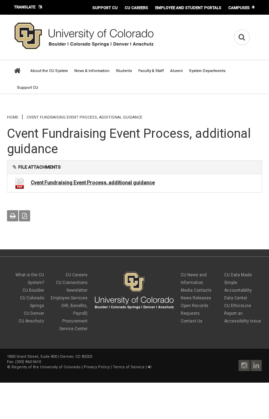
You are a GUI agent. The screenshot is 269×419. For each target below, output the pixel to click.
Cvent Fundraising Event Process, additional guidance (93, 182)
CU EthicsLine (237, 305)
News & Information (92, 71)
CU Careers (136, 7)
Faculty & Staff (151, 71)
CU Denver (34, 313)
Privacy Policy (97, 367)
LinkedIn (256, 365)
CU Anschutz (31, 321)
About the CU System (49, 71)
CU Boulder (33, 290)
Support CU (105, 7)
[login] (149, 367)
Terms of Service (129, 367)
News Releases (196, 298)
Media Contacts (196, 290)
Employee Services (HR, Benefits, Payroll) (69, 306)
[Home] (84, 47)
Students (124, 71)
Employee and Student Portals (188, 7)
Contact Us (191, 321)
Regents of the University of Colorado (46, 367)
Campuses (239, 7)
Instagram (244, 365)
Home (12, 117)
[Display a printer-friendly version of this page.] (12, 215)
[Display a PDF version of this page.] (24, 215)
